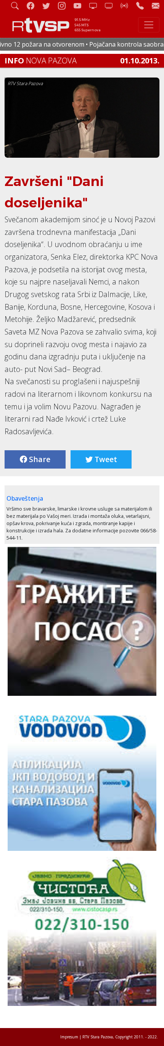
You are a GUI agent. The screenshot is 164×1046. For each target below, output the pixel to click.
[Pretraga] (18, 5)
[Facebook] (33, 5)
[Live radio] (127, 5)
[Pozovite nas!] (143, 5)
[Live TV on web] (112, 5)
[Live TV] (96, 5)
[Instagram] (65, 5)
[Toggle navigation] (148, 24)
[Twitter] (49, 5)
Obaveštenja (24, 498)
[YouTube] (80, 5)
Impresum (69, 1037)
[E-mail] (155, 5)
